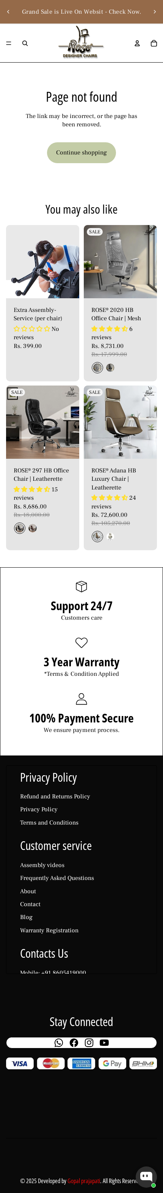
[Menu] (8, 43)
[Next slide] (154, 11)
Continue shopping (81, 152)
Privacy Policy (39, 809)
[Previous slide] (8, 11)
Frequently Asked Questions (57, 878)
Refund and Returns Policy (55, 796)
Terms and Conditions (49, 822)
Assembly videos (42, 865)
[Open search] (25, 43)
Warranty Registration (49, 930)
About (28, 891)
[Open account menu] (137, 43)
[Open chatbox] (146, 1177)
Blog (26, 917)
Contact (30, 904)
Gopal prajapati (83, 1181)
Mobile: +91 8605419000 (53, 973)
